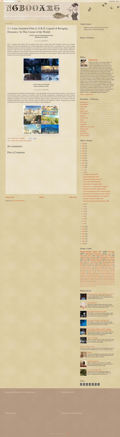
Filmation (99, 278)
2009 (83, 243)
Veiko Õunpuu (111, 279)
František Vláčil (107, 278)
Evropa (111, 252)
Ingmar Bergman (99, 281)
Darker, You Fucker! (92, 337)
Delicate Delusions (92, 303)
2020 (83, 158)
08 (84, 206)
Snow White (91, 270)
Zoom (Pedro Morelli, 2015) (94, 370)
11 (84, 170)
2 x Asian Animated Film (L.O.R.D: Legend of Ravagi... (97, 191)
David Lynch (109, 265)
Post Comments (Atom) (19, 200)
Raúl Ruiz (107, 270)
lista (85, 259)
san (111, 267)
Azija (17, 140)
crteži (86, 265)
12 (84, 167)
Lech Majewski (110, 268)
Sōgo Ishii (103, 279)
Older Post (73, 197)
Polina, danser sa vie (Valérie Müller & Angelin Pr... (96, 186)
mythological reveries (99, 268)
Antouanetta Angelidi (93, 273)
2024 (83, 148)
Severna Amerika (93, 254)
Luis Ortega (96, 279)
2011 (83, 238)
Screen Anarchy (84, 129)
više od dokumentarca (93, 262)
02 (84, 221)
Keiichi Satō (89, 279)
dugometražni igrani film (91, 252)
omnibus (93, 265)
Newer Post (10, 197)
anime (13, 140)
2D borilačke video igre (86, 267)
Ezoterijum (83, 115)
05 (84, 214)
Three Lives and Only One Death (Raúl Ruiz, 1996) (96, 201)
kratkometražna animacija (87, 257)
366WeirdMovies (84, 102)
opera (106, 267)
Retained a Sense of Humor (87, 126)
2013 (83, 234)
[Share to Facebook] (34, 138)
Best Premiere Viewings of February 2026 (98, 320)
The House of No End (109, 275)
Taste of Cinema (84, 133)
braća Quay (84, 281)
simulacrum (104, 276)
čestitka (84, 270)
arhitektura (99, 270)
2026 (83, 143)
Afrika (88, 264)
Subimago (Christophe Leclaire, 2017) (92, 179)
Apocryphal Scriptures (93, 361)
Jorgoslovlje (83, 124)
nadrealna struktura (96, 260)
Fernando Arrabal (90, 278)
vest (94, 264)
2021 (83, 155)
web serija (91, 281)
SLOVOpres (83, 131)
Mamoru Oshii (98, 267)
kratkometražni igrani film (103, 255)
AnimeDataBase (84, 104)
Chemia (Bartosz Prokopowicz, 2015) (92, 184)
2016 (83, 226)
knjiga (87, 286)
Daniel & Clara (83, 111)
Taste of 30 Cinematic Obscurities (91, 181)
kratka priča (99, 259)
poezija (82, 262)
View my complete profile (86, 94)
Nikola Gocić (94, 60)
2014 (83, 231)
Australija (104, 262)
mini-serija (104, 284)
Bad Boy (89, 352)
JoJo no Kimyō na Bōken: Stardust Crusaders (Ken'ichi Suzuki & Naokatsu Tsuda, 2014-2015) (99, 329)
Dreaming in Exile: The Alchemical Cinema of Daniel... (97, 193)
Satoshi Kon (91, 275)
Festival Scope (84, 117)
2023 (83, 151)
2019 (83, 160)
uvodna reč (92, 286)
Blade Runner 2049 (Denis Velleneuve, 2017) (94, 189)
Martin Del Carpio (104, 273)
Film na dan (83, 122)
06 (84, 211)
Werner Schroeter (86, 276)
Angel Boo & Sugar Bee (86, 268)
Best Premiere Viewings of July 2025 (96, 311)
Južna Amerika (110, 259)
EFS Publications (84, 113)
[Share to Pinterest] (36, 138)
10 (84, 172)
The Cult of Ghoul (84, 135)
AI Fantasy (100, 265)
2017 (83, 165)
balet (98, 264)
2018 (83, 163)
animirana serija (96, 276)
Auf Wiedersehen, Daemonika (90, 174)
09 (84, 204)
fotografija (82, 286)
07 (84, 209)
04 (84, 216)
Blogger (68, 433)
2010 (83, 241)
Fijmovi (82, 120)
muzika (85, 260)
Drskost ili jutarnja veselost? (87, 346)
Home (41, 197)
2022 (83, 153)
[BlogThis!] (31, 138)
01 (84, 223)
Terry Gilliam (97, 284)
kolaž (81, 255)
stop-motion (108, 260)
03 (84, 218)
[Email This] (29, 138)
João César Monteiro (109, 281)
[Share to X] (32, 138)
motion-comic (110, 284)
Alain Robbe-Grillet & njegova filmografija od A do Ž (100, 294)
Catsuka (82, 109)
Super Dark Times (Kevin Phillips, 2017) (93, 198)
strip (91, 259)
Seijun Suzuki (98, 275)
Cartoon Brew (83, 106)
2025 (83, 146)
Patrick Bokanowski (89, 284)
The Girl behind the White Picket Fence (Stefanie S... (96, 196)
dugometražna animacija (25, 140)
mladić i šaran (92, 271)
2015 (83, 229)
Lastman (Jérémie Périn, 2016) (91, 176)
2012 (83, 236)
